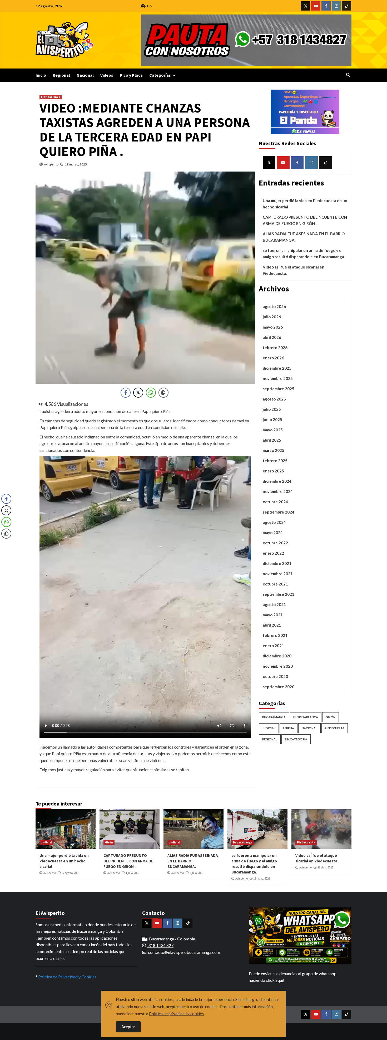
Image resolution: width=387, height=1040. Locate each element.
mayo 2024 (273, 532)
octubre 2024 (275, 501)
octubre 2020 (275, 676)
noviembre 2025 (278, 378)
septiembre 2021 (278, 594)
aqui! (279, 980)
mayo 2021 (273, 614)
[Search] (348, 75)
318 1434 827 (160, 945)
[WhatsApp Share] (151, 393)
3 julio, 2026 (196, 873)
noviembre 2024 (278, 491)
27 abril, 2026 (325, 867)
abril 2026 (272, 337)
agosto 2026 (274, 306)
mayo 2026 (273, 327)
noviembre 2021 (278, 573)
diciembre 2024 (277, 481)
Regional (61, 75)
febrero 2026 (275, 347)
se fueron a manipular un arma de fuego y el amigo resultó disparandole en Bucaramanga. (304, 253)
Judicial (268, 728)
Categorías (160, 75)
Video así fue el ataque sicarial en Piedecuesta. (293, 270)
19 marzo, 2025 (76, 164)
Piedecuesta (334, 728)
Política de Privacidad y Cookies (67, 976)
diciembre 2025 (277, 368)
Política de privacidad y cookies (176, 1013)
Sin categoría (296, 739)
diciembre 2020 (277, 655)
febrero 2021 (275, 635)
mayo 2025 (273, 429)
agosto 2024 (274, 522)
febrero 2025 (275, 460)
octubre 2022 (275, 542)
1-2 (149, 6)
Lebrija (288, 728)
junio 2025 (272, 419)
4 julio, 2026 (132, 873)
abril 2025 (272, 440)
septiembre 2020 (278, 686)
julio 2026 (272, 316)
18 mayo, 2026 (262, 878)
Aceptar (128, 1026)
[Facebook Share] (126, 393)
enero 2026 (273, 357)
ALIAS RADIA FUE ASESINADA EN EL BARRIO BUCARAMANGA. (304, 236)
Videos (106, 75)
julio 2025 (272, 409)
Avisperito (51, 164)
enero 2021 (273, 645)
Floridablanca (50, 97)
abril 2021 (272, 625)
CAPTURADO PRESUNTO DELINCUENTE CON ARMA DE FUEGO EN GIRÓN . (305, 220)
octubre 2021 (275, 584)
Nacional (85, 75)
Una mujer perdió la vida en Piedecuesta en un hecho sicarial (305, 203)
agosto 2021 (274, 604)
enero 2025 (273, 470)
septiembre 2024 (278, 512)
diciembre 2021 (277, 563)
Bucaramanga (274, 717)
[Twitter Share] (138, 393)
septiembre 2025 (278, 388)
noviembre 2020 (278, 666)
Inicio (41, 75)
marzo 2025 (273, 450)
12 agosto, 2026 (70, 873)
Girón (330, 717)
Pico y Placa (131, 75)
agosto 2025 (274, 399)
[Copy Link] (163, 393)
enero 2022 (273, 553)
